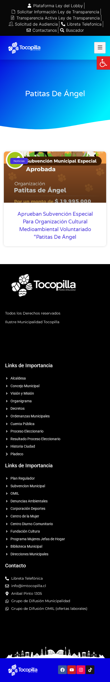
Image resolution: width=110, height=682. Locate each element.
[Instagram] (80, 669)
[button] (103, 63)
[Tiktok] (90, 669)
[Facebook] (62, 669)
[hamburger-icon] (100, 47)
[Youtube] (71, 669)
